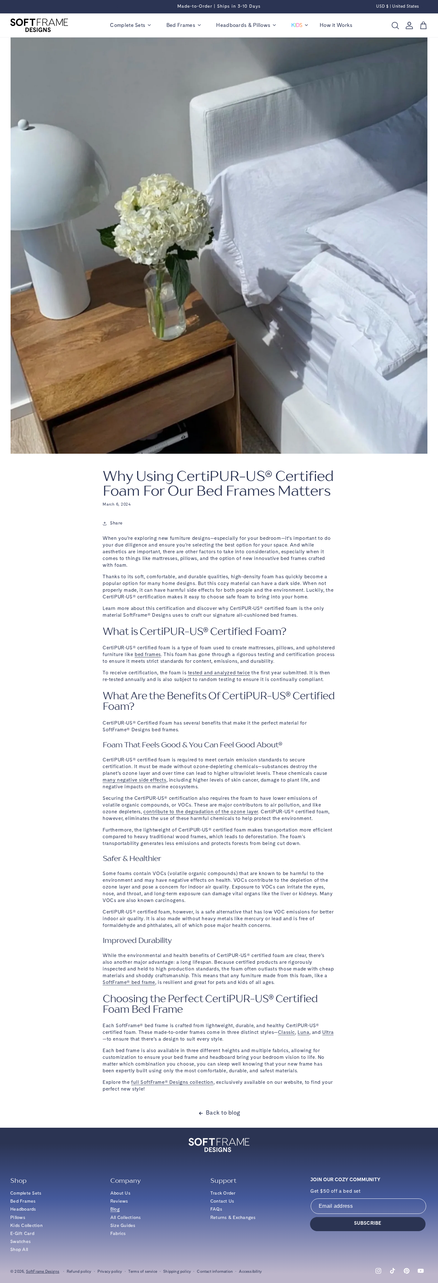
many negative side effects (134, 780)
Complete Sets (25, 1193)
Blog (115, 1209)
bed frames (148, 655)
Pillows (17, 1217)
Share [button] (116, 523)
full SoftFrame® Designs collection (172, 1082)
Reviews (119, 1201)
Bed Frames (23, 1201)
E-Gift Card (22, 1233)
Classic (286, 1032)
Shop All (19, 1249)
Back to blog (223, 1113)
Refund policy (79, 1272)
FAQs (216, 1209)
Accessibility (250, 1272)
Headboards (23, 1209)
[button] (130, 25)
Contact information (215, 1272)
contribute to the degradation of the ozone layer (200, 812)
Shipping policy (177, 1272)
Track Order (223, 1193)
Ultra (327, 1032)
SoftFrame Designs (42, 1272)
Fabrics (118, 1233)
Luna (303, 1032)
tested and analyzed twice (219, 673)
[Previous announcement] (117, 7)
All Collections (125, 1217)
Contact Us (222, 1201)
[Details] (219, 12)
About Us (120, 1193)
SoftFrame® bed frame (129, 982)
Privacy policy (109, 1272)
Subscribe (368, 1223)
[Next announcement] (321, 7)
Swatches (20, 1241)
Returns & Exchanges (233, 1217)
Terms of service (142, 1272)
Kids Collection (26, 1225)
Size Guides (123, 1225)
